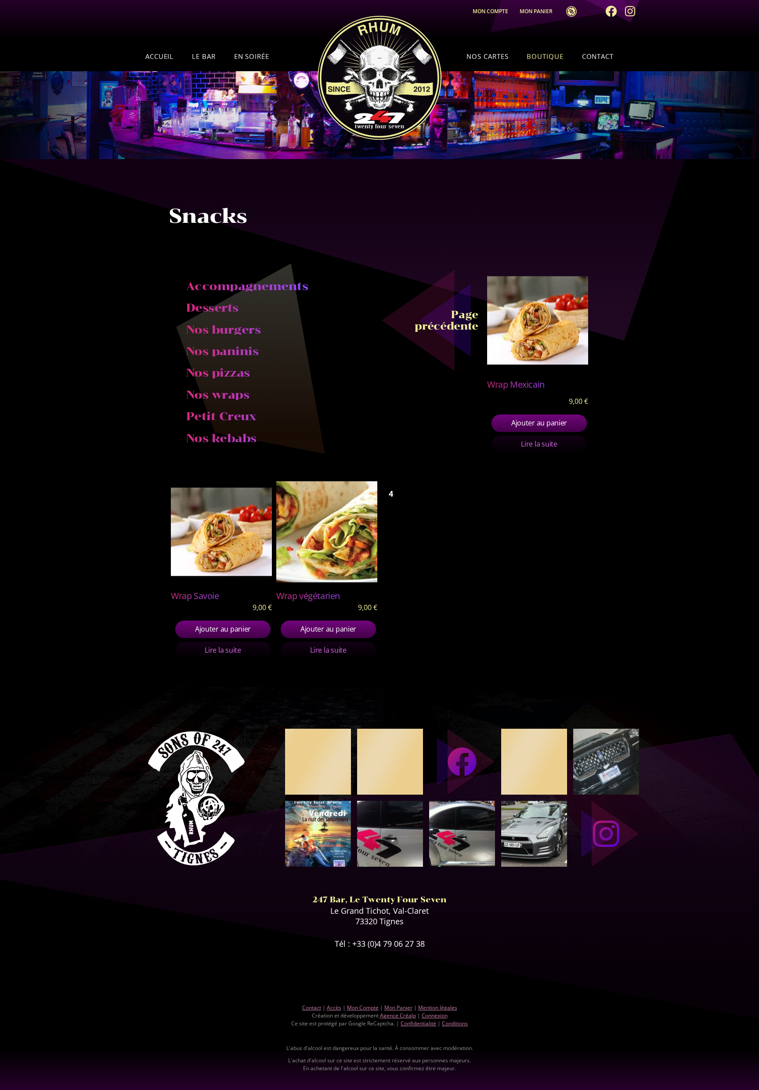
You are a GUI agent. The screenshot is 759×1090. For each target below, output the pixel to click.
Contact (598, 56)
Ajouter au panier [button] (539, 423)
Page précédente (446, 320)
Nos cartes (487, 56)
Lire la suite (539, 444)
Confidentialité (418, 1023)
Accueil (159, 56)
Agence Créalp (398, 1015)
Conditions (455, 1023)
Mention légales (437, 1007)
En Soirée (251, 56)
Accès (568, 11)
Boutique (545, 56)
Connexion (435, 1015)
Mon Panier (538, 11)
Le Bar (203, 56)
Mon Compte (490, 11)
